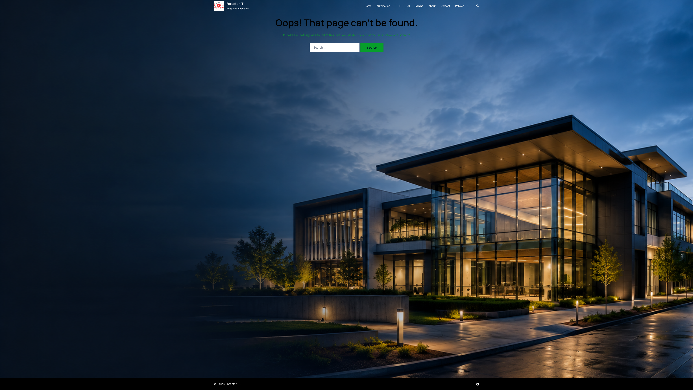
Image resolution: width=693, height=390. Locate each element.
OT (408, 5)
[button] (477, 5)
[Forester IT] (219, 6)
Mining (419, 5)
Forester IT (234, 3)
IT (400, 5)
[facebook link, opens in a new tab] (477, 384)
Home (368, 5)
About (432, 5)
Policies (459, 5)
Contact (445, 5)
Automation (383, 5)
